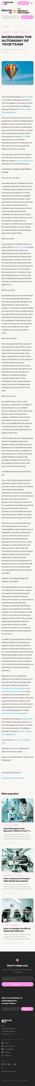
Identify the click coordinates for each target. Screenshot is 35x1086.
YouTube (7, 1052)
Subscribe (26, 17)
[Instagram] (6, 1064)
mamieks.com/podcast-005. (13, 691)
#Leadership (7, 778)
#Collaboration (18, 778)
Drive (24, 136)
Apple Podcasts (10, 1046)
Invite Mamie (23, 3)
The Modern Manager (9, 1031)
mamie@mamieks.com (9, 1071)
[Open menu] (31, 3)
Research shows (20, 247)
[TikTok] (12, 1064)
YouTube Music (9, 1049)
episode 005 (27, 96)
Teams (15, 32)
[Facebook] (15, 1064)
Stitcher (12, 112)
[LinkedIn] (3, 1064)
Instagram (8, 1055)
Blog (3, 1026)
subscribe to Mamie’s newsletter (14, 713)
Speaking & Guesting (8, 1028)
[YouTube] (9, 1064)
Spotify (7, 1043)
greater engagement (24, 160)
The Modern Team (8, 1034)
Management (6, 32)
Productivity (24, 32)
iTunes (21, 109)
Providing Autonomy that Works (15, 688)
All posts (6, 27)
